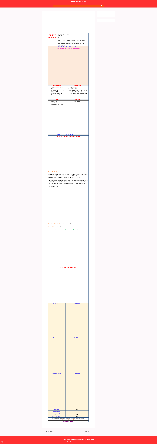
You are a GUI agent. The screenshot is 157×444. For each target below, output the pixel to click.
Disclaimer (85, 441)
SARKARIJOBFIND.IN (78, 1)
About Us (90, 441)
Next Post (87, 431)
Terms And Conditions (76, 441)
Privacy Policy (68, 441)
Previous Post (49, 431)
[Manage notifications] (2, 442)
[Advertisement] (68, 24)
